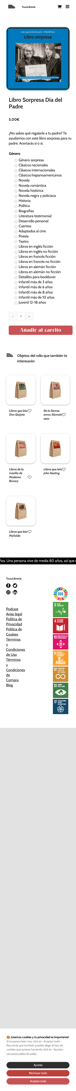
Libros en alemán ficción (37, 267)
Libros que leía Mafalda (18, 534)
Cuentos (25, 226)
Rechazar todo (38, 1073)
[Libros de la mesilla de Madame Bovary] (20, 436)
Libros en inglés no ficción (38, 251)
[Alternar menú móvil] (68, 6)
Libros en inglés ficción (36, 246)
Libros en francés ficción (37, 256)
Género (14, 153)
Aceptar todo (38, 1081)
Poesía (24, 236)
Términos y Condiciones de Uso (14, 647)
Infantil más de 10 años (36, 297)
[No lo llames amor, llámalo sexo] (55, 377)
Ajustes (38, 1065)
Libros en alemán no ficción (40, 272)
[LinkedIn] (15, 592)
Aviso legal (14, 614)
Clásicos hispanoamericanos (40, 175)
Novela (24, 180)
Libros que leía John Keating (53, 471)
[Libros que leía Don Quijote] (20, 377)
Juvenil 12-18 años (32, 302)
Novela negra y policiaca (37, 195)
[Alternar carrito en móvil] (60, 6)
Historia (25, 200)
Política (24, 205)
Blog (9, 685)
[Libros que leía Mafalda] (20, 498)
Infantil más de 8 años (36, 292)
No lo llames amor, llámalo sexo (53, 414)
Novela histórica (31, 190)
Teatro (24, 241)
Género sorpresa (31, 160)
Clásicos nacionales (33, 165)
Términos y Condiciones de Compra (14, 669)
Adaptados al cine (32, 231)
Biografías (26, 211)
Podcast (12, 609)
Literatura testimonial (35, 216)
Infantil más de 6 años (35, 287)
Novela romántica (32, 185)
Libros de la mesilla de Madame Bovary (16, 475)
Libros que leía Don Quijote (18, 413)
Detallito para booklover (37, 277)
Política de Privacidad (14, 621)
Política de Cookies (14, 631)
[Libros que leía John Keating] (55, 436)
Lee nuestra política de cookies (21, 1053)
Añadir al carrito (40, 330)
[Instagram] (8, 592)
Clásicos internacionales (37, 170)
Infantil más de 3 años (35, 282)
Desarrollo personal (33, 221)
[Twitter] (15, 585)
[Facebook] (8, 585)
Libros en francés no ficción (39, 261)
